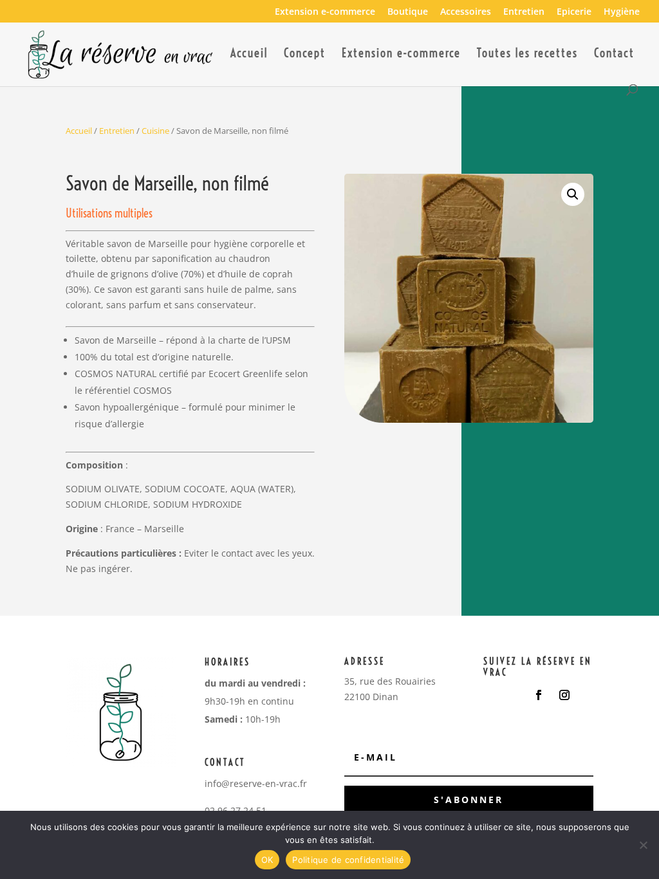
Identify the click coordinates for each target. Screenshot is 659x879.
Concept (305, 54)
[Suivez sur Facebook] (538, 695)
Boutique (407, 12)
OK (267, 860)
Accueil (249, 54)
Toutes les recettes (527, 54)
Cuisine (155, 130)
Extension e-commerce (325, 12)
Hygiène (622, 12)
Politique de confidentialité (348, 860)
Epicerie (574, 12)
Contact (614, 54)
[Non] (642, 844)
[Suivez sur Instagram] (564, 695)
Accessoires (465, 12)
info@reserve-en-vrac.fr (256, 783)
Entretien (523, 12)
